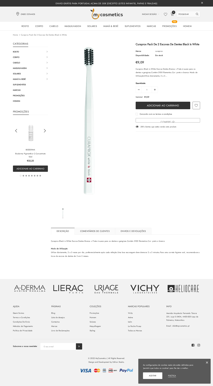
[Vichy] (30, 288)
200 (142, 126)
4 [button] (29, 175)
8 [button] (40, 175)
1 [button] (20, 175)
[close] (202, 3)
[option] (30, 146)
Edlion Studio (118, 362)
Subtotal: (139, 97)
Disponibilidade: (143, 55)
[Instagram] (198, 345)
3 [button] (26, 175)
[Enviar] (79, 346)
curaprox (159, 51)
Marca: (138, 51)
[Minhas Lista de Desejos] (164, 14)
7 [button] (37, 175)
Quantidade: (141, 83)
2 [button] (23, 175)
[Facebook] (193, 345)
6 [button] (34, 175)
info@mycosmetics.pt (181, 326)
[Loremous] (68, 289)
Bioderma (30, 149)
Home (15, 34)
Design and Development (99, 362)
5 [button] (32, 175)
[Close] (207, 363)
